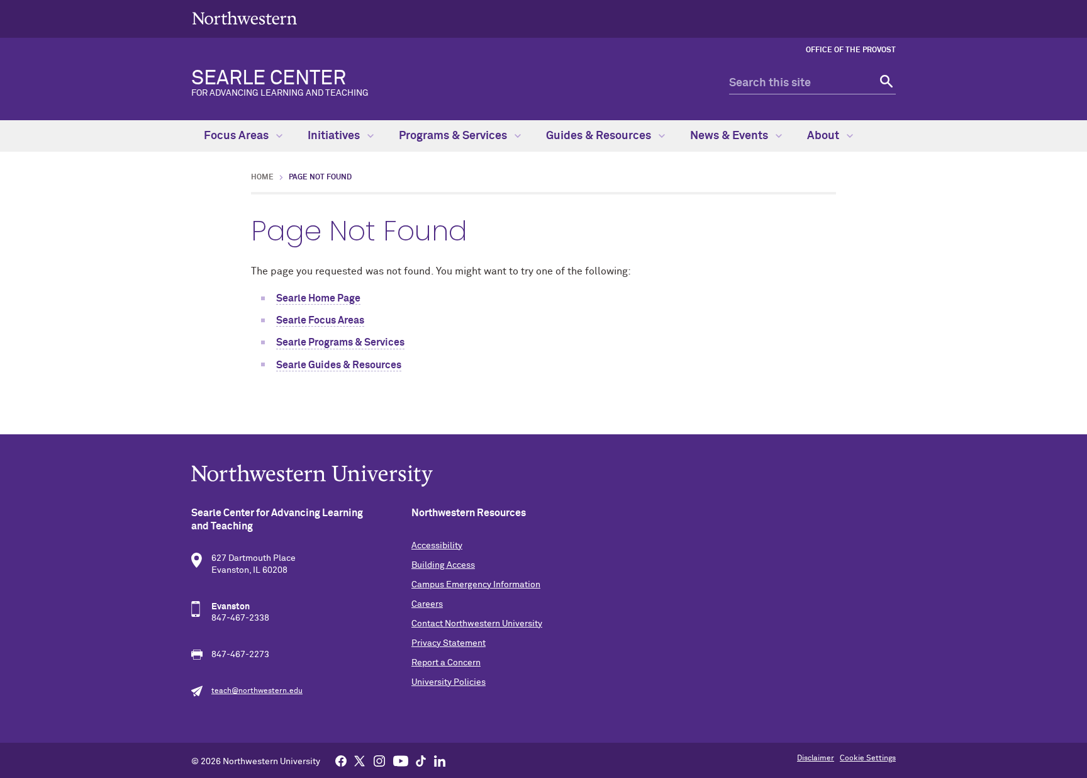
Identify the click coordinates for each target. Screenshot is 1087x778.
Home (262, 177)
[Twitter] (359, 760)
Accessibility (436, 545)
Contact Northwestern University (476, 623)
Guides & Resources (600, 136)
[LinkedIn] (439, 760)
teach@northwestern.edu (257, 691)
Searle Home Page (318, 298)
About (824, 136)
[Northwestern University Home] (244, 18)
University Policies (448, 682)
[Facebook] (341, 760)
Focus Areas (237, 136)
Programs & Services (454, 136)
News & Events (730, 136)
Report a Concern (446, 662)
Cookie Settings (868, 758)
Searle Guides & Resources (338, 365)
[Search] (885, 83)
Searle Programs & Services (340, 342)
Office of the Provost (851, 50)
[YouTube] (400, 760)
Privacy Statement (448, 643)
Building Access (443, 565)
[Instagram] (379, 760)
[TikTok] (421, 760)
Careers (427, 604)
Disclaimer (815, 758)
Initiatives (335, 136)
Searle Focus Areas (320, 320)
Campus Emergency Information (475, 584)
